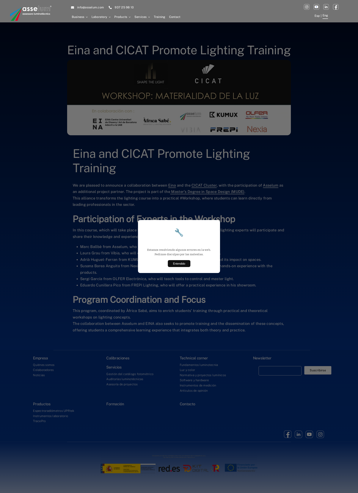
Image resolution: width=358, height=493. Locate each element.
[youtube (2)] (307, 5)
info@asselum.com (90, 7)
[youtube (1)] (316, 5)
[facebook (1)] (336, 5)
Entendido (179, 263)
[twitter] (326, 5)
